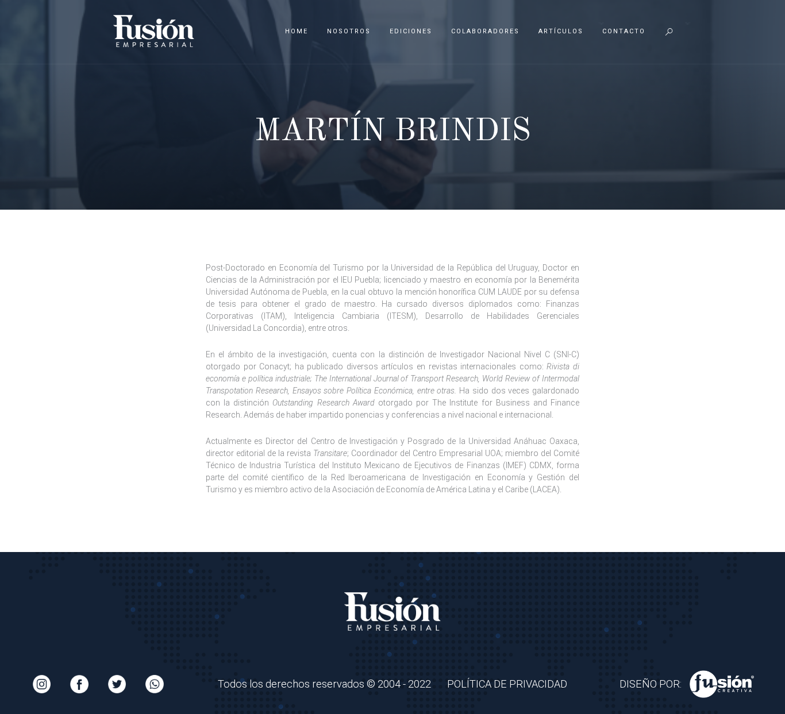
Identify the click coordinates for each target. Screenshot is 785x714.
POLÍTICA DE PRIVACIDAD (507, 684)
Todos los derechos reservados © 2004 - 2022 (324, 684)
